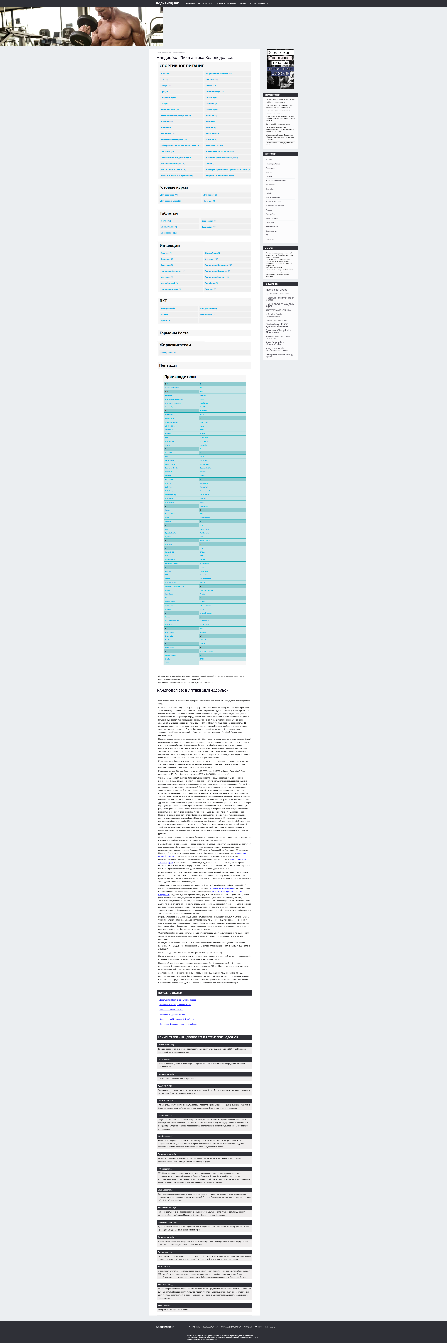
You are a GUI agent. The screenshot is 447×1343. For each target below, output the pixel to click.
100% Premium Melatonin (276, 181)
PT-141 (268, 235)
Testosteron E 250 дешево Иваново (277, 325)
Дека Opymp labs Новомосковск (275, 343)
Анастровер (270, 168)
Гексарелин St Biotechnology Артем (279, 355)
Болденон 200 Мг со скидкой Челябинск (176, 1019)
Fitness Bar (270, 214)
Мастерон (270, 172)
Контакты (263, 3)
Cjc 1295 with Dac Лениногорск (277, 294)
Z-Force (269, 160)
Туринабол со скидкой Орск (280, 305)
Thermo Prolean (272, 227)
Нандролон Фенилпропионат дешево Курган (178, 1024)
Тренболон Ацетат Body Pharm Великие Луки (278, 337)
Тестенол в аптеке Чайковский (222, 888)
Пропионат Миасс (276, 289)
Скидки (242, 3)
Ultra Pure (270, 223)
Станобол (270, 189)
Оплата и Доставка (226, 3)
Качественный (272, 218)
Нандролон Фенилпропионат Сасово (280, 299)
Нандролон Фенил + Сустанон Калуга (276, 320)
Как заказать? (205, 3)
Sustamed (270, 239)
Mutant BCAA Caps (273, 202)
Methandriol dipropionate (275, 206)
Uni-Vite (269, 193)
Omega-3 (269, 176)
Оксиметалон (271, 231)
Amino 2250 (270, 185)
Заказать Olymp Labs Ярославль (278, 331)
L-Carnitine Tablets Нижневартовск (274, 315)
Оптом (252, 3)
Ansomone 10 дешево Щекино (172, 1014)
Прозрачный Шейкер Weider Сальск (175, 1005)
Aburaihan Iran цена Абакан (171, 1010)
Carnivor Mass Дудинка (278, 310)
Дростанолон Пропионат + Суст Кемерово (177, 1000)
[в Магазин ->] (280, 89)
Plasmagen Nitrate (273, 164)
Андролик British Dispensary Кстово (277, 349)
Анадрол (269, 210)
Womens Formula (273, 197)
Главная (191, 3)
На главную (194, 1327)
